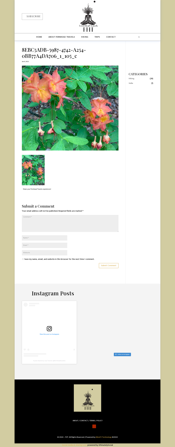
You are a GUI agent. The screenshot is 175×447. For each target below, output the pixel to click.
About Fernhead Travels (61, 37)
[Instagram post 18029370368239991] (130, 310)
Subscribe (34, 17)
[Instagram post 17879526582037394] (130, 338)
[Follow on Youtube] (150, 16)
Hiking (84, 37)
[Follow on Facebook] (132, 16)
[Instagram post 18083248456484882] (145, 319)
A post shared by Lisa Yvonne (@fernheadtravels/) (49, 360)
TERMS (92, 420)
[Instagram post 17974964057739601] (145, 310)
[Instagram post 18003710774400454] (130, 319)
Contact (111, 37)
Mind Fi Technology (104, 437)
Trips (97, 37)
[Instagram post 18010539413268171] (98, 347)
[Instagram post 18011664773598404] (145, 338)
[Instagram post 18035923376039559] (114, 319)
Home (39, 37)
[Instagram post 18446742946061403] (98, 328)
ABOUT (75, 420)
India (131, 83)
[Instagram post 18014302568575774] (114, 310)
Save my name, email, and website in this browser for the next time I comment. (59, 259)
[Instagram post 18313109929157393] (130, 328)
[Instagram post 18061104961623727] (98, 319)
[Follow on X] (138, 16)
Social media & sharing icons (75, 445)
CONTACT (84, 420)
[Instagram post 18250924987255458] (98, 310)
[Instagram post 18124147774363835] (98, 338)
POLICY (99, 420)
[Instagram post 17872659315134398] (145, 328)
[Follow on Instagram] (144, 16)
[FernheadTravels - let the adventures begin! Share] (114, 347)
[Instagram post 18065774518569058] (114, 328)
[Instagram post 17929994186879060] (114, 338)
